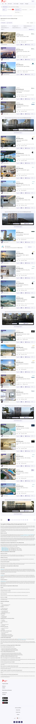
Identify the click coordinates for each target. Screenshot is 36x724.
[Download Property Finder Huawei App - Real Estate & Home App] (5, 703)
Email (23, 44)
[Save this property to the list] (32, 44)
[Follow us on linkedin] (21, 722)
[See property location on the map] (14, 42)
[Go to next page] (34, 520)
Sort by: (28, 22)
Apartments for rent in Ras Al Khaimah (7, 15)
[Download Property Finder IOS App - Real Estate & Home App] (5, 698)
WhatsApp (28, 44)
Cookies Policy (18, 712)
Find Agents (21, 3)
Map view (3, 22)
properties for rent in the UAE (24, 535)
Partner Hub (4, 692)
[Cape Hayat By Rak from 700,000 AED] (18, 413)
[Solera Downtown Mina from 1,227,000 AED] (18, 125)
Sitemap (18, 714)
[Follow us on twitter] (19, 722)
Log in (33, 1)
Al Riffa (19, 639)
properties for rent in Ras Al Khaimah (28, 534)
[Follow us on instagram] (14, 722)
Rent (5, 3)
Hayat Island (2, 569)
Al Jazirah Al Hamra (23, 639)
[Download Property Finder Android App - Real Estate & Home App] (5, 700)
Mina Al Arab (5, 6)
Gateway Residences (3, 581)
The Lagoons (2, 575)
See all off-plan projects (18, 132)
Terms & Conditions (18, 707)
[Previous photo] (1, 37)
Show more (31, 29)
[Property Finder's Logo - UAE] (4, 1)
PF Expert (4, 694)
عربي (15, 718)
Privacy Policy (18, 709)
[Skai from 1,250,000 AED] (18, 219)
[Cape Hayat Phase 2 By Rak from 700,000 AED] (18, 506)
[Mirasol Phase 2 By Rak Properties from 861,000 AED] (18, 319)
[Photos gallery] (8, 37)
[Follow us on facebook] (17, 722)
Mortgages (26, 3)
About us (3, 686)
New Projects (10, 3)
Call (18, 44)
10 (27, 519)
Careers (3, 687)
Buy (2, 3)
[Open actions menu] (34, 44)
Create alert (10, 22)
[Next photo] (15, 37)
